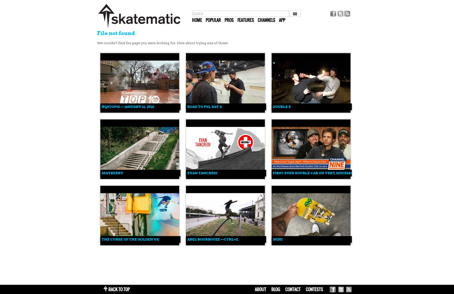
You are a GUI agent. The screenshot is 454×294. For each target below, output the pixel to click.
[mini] (311, 244)
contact (293, 289)
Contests (314, 289)
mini (277, 239)
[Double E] (311, 111)
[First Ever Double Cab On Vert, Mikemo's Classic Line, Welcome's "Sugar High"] (311, 178)
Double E (282, 107)
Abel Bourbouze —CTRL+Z (212, 239)
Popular (213, 20)
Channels (266, 20)
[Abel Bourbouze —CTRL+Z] (225, 244)
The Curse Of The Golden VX (130, 239)
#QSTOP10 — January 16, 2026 (128, 107)
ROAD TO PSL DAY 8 (204, 107)
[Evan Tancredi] (225, 178)
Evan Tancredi (202, 173)
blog (275, 289)
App (282, 20)
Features (246, 20)
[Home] (139, 28)
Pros (229, 20)
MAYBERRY (112, 173)
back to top (119, 289)
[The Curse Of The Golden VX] (139, 244)
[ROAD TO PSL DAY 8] (225, 111)
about (260, 289)
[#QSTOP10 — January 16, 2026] (139, 111)
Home (197, 20)
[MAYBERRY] (139, 178)
